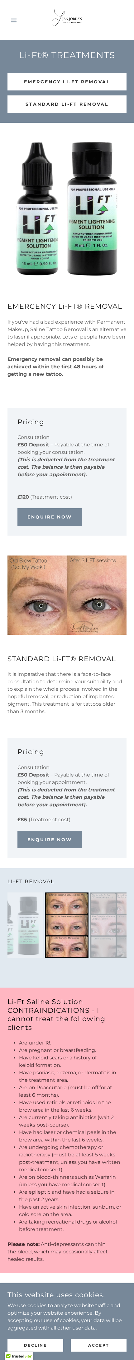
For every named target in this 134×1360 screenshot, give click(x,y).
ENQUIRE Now (49, 517)
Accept (98, 1345)
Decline (35, 1345)
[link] (66, 19)
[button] (16, 20)
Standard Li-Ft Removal (67, 104)
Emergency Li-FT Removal (67, 82)
